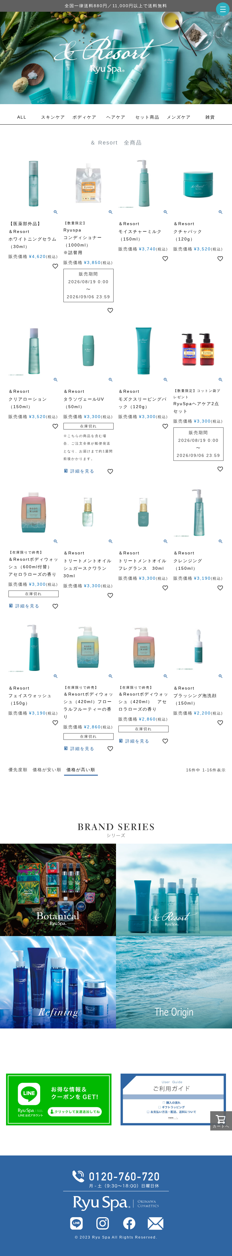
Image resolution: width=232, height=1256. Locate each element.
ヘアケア (116, 117)
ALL (22, 117)
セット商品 (147, 117)
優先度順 (18, 769)
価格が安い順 (47, 769)
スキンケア (53, 117)
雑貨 (210, 117)
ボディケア (84, 117)
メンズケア (179, 117)
